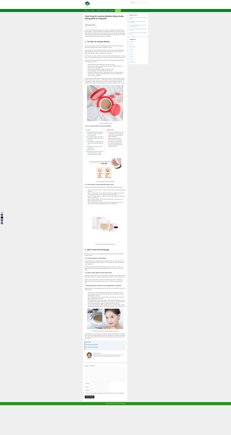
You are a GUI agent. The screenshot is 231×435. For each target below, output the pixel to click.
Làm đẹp (118, 10)
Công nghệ (99, 10)
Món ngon (111, 10)
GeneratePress (122, 403)
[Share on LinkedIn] (2, 223)
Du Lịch (105, 10)
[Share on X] (2, 217)
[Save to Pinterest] (2, 220)
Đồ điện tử (131, 49)
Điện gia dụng (132, 46)
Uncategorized (132, 61)
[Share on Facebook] (2, 215)
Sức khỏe (131, 59)
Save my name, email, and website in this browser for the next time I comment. (105, 393)
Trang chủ (86, 10)
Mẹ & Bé (92, 10)
